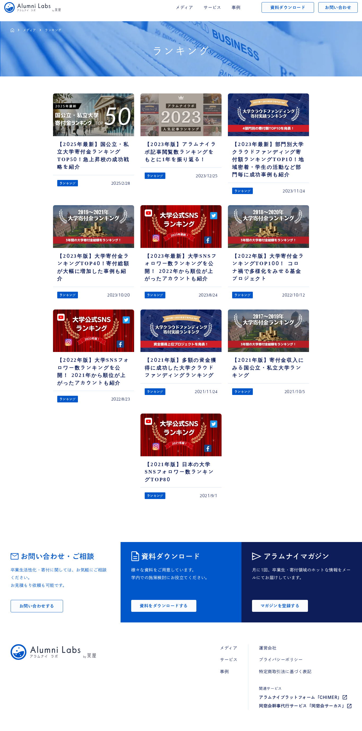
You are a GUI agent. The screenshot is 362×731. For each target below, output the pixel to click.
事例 (236, 7)
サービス (212, 7)
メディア (29, 30)
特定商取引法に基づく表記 (285, 671)
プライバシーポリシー (281, 659)
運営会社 (267, 648)
